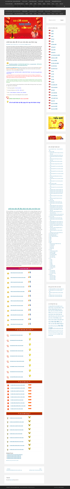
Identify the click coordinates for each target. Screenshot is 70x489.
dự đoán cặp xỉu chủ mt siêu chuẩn (16, 433)
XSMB (27, 3)
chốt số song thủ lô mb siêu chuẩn (17, 282)
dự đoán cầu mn (57, 309)
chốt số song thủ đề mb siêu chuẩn (17, 300)
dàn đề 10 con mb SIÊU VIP (11, 67)
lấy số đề (58, 310)
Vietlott (44, 3)
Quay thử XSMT (54, 106)
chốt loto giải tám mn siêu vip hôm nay (56, 222)
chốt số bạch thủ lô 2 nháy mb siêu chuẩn (18, 277)
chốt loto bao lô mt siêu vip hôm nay (56, 201)
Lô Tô (57, 3)
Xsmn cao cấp (47, 1)
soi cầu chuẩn (53, 319)
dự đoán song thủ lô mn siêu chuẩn (17, 399)
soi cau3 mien (55, 312)
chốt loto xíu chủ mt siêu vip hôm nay (56, 215)
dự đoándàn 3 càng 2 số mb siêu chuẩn (17, 366)
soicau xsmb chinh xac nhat (58, 316)
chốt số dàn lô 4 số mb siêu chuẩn (17, 324)
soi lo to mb (52, 331)
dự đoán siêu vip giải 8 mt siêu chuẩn (16, 425)
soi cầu (56, 317)
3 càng (49, 306)
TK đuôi (51, 264)
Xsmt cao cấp (40, 1)
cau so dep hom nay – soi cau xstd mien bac (12, 1)
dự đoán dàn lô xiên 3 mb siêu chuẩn (16, 350)
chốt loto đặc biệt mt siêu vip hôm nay (56, 205)
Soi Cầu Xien (55, 325)
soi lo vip (52, 332)
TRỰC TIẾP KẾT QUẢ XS (19, 3)
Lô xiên (51, 260)
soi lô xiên (54, 332)
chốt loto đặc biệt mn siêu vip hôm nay (56, 221)
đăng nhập (11, 479)
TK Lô (53, 3)
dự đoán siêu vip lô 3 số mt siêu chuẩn (16, 449)
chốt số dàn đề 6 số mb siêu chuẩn (17, 310)
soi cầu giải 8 (59, 319)
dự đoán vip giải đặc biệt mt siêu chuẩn (17, 421)
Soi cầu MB (55, 321)
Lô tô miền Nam (54, 95)
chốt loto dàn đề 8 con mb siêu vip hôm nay (56, 288)
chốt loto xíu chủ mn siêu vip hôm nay (56, 232)
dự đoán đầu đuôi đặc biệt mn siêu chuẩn (18, 405)
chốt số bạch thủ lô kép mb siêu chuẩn (17, 286)
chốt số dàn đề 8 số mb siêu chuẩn (17, 314)
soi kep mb (57, 330)
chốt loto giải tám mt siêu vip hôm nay (56, 206)
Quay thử (61, 3)
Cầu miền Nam (54, 65)
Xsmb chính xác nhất (32, 1)
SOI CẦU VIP (51, 317)
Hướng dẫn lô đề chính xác (56, 1)
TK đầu (52, 79)
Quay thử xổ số (52, 275)
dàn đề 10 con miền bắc (13, 64)
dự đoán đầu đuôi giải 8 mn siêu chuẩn (17, 402)
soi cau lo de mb (33, 64)
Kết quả (39, 3)
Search (62, 20)
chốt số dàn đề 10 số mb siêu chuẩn (17, 319)
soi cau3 (52, 312)
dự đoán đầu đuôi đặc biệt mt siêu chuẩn (17, 445)
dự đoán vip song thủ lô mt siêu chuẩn (16, 437)
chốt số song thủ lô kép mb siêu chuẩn (17, 291)
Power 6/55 (53, 49)
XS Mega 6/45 (53, 44)
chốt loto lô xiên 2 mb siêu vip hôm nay (56, 189)
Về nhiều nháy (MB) (55, 63)
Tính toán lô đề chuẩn (8, 3)
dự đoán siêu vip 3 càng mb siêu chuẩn (17, 361)
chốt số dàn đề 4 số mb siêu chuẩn (17, 305)
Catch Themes (61, 487)
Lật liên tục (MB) (54, 57)
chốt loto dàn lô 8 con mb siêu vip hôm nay (14, 454)
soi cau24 (59, 312)
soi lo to (49, 331)
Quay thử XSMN (54, 108)
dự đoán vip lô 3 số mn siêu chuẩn (17, 408)
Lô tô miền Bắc (54, 92)
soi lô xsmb (57, 332)
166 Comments (28, 44)
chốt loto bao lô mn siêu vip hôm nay (56, 217)
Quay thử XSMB (54, 103)
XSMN (31, 3)
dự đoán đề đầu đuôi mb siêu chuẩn (16, 376)
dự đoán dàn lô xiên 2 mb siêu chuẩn (16, 345)
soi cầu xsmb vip (56, 328)
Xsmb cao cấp (24, 1)
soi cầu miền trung (57, 323)
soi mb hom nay (61, 332)
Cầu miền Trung (54, 68)
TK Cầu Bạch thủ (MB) (55, 55)
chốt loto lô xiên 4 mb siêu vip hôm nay (14, 458)
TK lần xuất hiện (54, 87)
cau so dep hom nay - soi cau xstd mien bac (18, 44)
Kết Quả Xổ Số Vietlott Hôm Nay (55, 243)
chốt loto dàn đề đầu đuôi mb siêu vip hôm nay (24, 209)
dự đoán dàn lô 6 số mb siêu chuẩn (16, 335)
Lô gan (52, 71)
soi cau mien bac (56, 314)
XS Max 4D (53, 47)
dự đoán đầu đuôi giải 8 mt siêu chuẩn (16, 441)
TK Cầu (48, 3)
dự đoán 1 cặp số (53, 307)
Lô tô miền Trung (54, 98)
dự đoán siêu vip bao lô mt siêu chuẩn (16, 429)
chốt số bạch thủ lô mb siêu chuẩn (17, 272)
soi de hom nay (54, 330)
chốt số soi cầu (55, 306)
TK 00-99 (53, 90)
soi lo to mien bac (56, 331)
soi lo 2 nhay (61, 330)
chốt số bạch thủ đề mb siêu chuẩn (17, 296)
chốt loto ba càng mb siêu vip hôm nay (14, 455)
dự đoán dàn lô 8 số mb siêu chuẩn (16, 340)
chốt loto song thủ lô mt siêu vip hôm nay (57, 214)
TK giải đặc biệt (54, 84)
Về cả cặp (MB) (54, 60)
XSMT (35, 3)
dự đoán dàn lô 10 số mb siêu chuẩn (16, 371)
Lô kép (52, 76)
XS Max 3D (53, 52)
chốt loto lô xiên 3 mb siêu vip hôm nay (14, 457)
